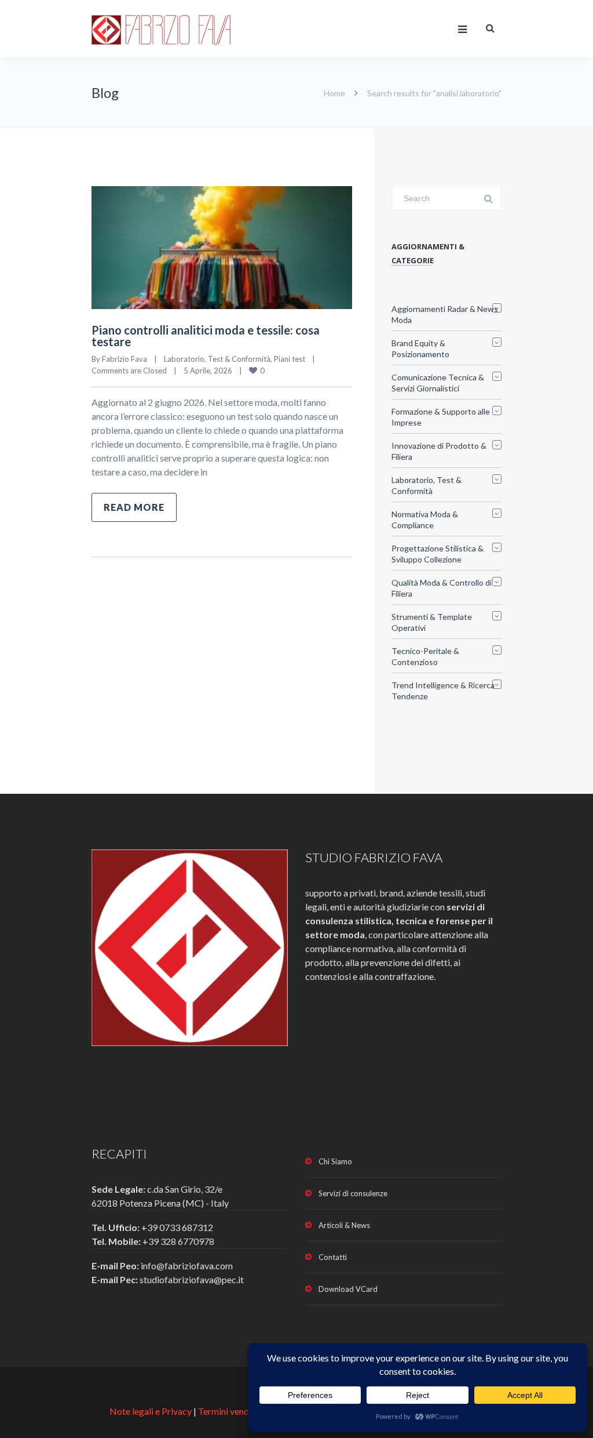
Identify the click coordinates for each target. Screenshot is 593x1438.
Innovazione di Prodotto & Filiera (438, 451)
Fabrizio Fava (124, 359)
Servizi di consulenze (353, 1193)
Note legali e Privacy (151, 1411)
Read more (134, 507)
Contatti (333, 1257)
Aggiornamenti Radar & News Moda (444, 314)
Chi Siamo (335, 1161)
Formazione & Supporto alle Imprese (440, 416)
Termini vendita (228, 1411)
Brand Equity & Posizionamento (420, 348)
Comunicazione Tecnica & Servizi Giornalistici (437, 382)
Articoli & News (344, 1225)
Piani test (289, 359)
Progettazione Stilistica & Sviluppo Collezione (437, 553)
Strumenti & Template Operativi (431, 622)
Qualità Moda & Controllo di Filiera (441, 588)
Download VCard (348, 1289)
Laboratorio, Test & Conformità (217, 359)
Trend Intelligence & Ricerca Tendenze (443, 690)
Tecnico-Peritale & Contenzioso (425, 656)
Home (334, 93)
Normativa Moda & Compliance (424, 519)
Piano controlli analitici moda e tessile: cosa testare (205, 335)
